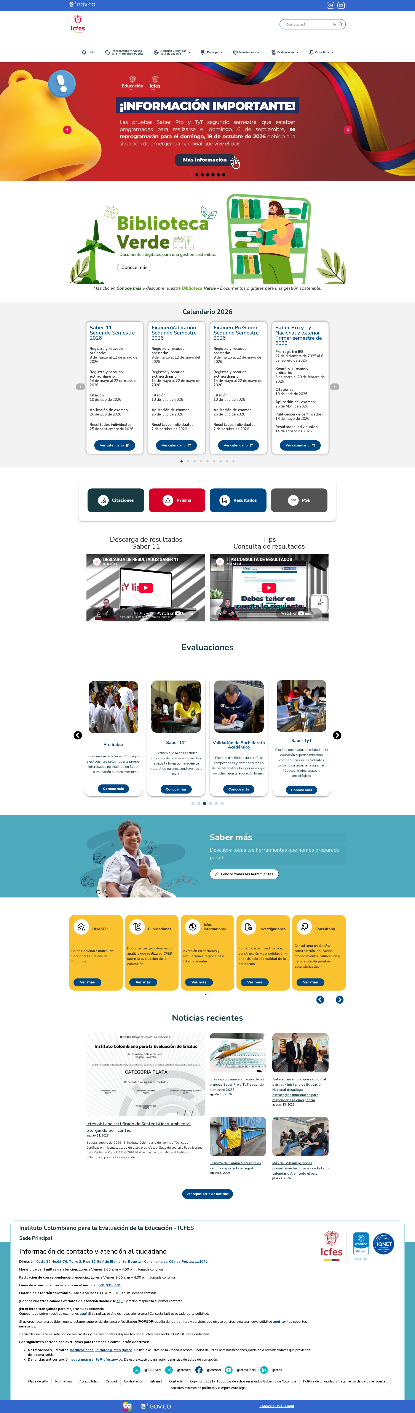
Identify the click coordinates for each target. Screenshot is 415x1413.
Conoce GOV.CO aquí (277, 1406)
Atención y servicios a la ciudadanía (173, 52)
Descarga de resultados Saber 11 (146, 543)
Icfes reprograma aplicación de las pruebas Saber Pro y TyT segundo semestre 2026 (237, 1084)
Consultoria (325, 929)
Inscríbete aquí (206, 155)
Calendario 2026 (207, 312)
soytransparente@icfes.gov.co (96, 1359)
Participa (212, 52)
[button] (172, 52)
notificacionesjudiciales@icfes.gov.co (101, 1350)
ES (341, 5)
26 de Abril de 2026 (295, 404)
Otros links (322, 52)
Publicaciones (159, 929)
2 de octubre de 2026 (173, 427)
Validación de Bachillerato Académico (239, 745)
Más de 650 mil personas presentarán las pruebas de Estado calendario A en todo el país (300, 1168)
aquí (120, 1301)
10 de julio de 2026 (105, 397)
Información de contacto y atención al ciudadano (93, 1251)
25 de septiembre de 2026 (111, 427)
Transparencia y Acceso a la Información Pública (127, 52)
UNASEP (100, 929)
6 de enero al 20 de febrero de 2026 (300, 375)
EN (330, 5)
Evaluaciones (285, 52)
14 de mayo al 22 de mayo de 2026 (114, 378)
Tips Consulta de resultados (269, 543)
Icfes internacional (215, 927)
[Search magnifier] (341, 24)
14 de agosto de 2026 (296, 429)
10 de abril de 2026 (291, 392)
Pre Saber (113, 744)
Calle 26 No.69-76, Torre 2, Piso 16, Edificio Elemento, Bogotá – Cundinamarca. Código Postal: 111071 (122, 1261)
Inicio (91, 52)
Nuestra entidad (249, 52)
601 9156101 (110, 1285)
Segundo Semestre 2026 (112, 333)
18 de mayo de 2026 (299, 416)
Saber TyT (301, 741)
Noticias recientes (207, 1018)
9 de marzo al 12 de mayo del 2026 (176, 355)
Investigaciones (273, 929)
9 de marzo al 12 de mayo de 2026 (113, 355)
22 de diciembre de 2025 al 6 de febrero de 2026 (299, 356)
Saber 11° (176, 742)
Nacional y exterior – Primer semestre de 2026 (299, 335)
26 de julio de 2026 (109, 412)
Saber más (231, 837)
